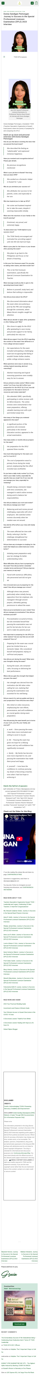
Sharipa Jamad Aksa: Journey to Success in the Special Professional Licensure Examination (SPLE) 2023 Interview (19, 928)
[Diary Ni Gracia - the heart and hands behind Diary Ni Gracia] (19, 3)
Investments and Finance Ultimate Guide (16, 1008)
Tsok (23, 11)
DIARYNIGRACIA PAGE (14, 874)
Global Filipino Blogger (11, 1029)
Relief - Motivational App (12, 1288)
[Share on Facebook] (14, 1244)
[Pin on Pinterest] (24, 1244)
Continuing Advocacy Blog (22, 1153)
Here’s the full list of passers (15, 786)
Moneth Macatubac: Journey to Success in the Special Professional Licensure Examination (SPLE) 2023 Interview (18, 980)
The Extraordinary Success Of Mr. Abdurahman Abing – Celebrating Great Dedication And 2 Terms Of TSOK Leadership (18, 1340)
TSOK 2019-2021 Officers (11, 1345)
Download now (19, 1324)
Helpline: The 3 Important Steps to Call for (18, 1357)
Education (18, 11)
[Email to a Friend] (21, 1244)
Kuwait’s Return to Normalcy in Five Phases (17, 1368)
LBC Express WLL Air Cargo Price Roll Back (20, 1372)
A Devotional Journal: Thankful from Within (17, 1019)
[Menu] (3, 3)
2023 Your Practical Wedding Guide (15, 1004)
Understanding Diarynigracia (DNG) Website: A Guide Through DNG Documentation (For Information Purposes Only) (19, 1115)
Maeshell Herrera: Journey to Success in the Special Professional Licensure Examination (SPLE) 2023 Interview (9, 1256)
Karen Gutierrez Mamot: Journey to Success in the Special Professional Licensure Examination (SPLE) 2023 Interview (19, 954)
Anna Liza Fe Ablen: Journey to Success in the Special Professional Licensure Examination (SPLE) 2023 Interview (18, 937)
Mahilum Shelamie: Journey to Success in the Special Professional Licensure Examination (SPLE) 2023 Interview (29, 1256)
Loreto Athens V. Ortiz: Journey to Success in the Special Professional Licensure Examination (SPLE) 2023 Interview (19, 946)
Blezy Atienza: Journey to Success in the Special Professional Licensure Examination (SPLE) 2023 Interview (19, 972)
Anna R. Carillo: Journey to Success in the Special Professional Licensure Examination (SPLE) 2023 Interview (19, 919)
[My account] (32, 3)
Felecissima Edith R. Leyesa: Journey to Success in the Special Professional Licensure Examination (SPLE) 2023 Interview (19, 989)
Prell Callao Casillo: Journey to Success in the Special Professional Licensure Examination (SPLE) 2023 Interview (18, 963)
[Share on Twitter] (17, 1244)
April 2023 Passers (9, 11)
